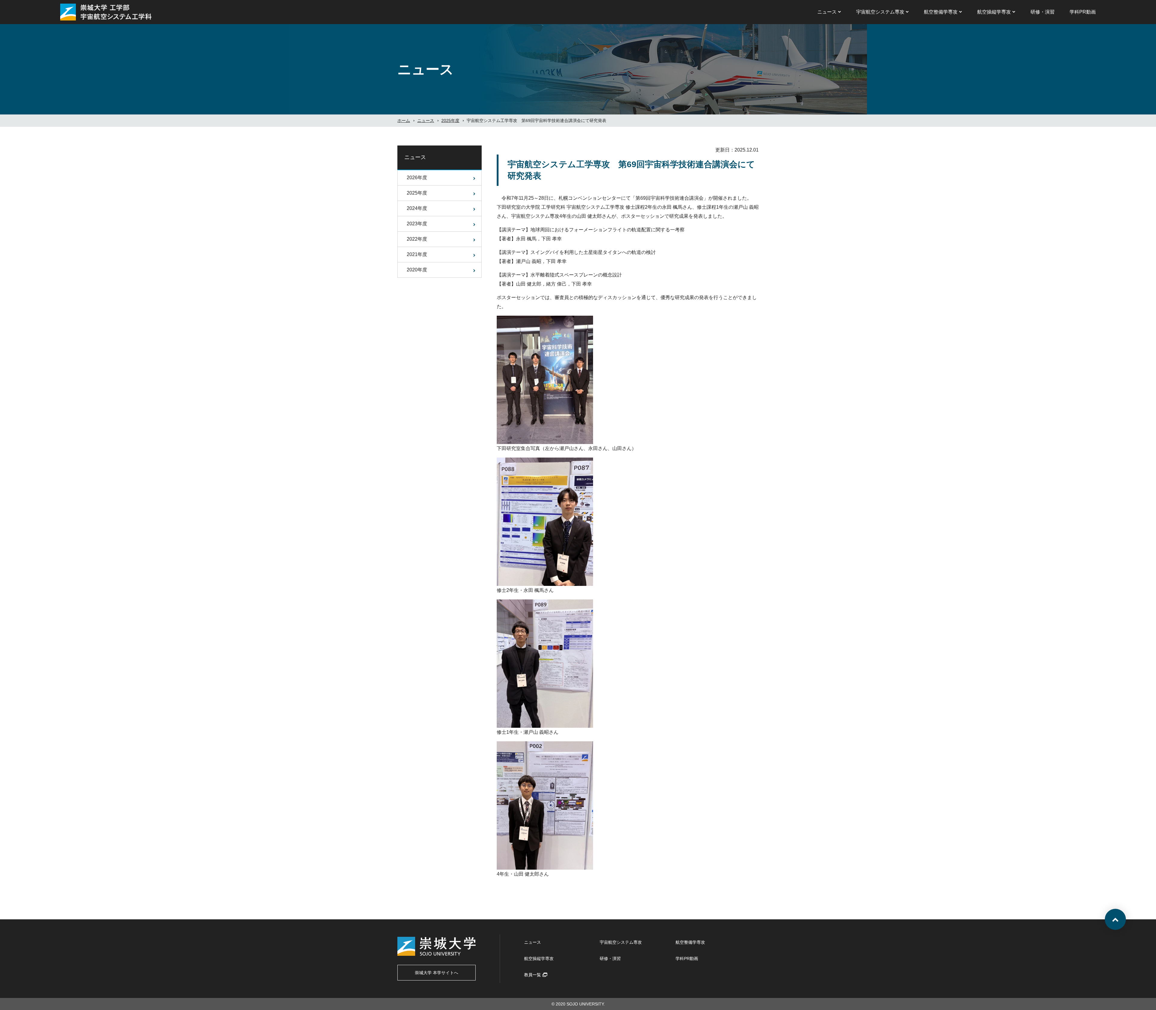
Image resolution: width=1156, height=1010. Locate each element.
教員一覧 (532, 974)
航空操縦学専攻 (994, 11)
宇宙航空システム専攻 (880, 11)
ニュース (827, 11)
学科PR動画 (1083, 11)
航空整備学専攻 (941, 11)
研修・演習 (1042, 11)
